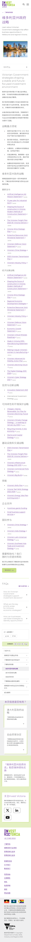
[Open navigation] (28, 4)
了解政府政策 (8, 664)
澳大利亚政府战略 (11, 673)
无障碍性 (7, 878)
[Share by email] (19, 644)
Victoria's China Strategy (16, 250)
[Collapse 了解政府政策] (26, 664)
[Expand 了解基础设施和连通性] (26, 681)
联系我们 (7, 869)
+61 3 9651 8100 (10, 838)
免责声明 (7, 886)
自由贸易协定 (10, 677)
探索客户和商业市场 (11, 655)
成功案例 (7, 693)
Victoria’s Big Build (14, 475)
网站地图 (7, 893)
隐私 (5, 882)
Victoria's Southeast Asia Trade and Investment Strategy (16, 546)
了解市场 (7, 844)
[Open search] (23, 4)
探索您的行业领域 (10, 848)
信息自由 (7, 874)
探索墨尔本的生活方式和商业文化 (14, 687)
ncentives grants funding (17, 508)
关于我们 (7, 865)
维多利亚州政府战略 (12, 669)
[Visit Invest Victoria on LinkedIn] (16, 810)
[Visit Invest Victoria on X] (7, 810)
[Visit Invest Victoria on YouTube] (7, 817)
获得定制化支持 (9, 852)
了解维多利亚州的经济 (12, 660)
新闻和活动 (8, 861)
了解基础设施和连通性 (12, 681)
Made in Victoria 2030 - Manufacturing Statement (17, 342)
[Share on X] (22, 644)
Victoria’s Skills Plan (15, 485)
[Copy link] (15, 644)
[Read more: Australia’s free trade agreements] (15, 749)
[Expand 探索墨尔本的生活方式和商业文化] (26, 687)
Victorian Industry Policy (16, 263)
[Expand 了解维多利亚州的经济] (26, 660)
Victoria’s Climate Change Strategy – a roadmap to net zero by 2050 (17, 422)
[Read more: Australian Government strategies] (15, 723)
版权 (5, 889)
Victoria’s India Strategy (16, 531)
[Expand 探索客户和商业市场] (26, 655)
